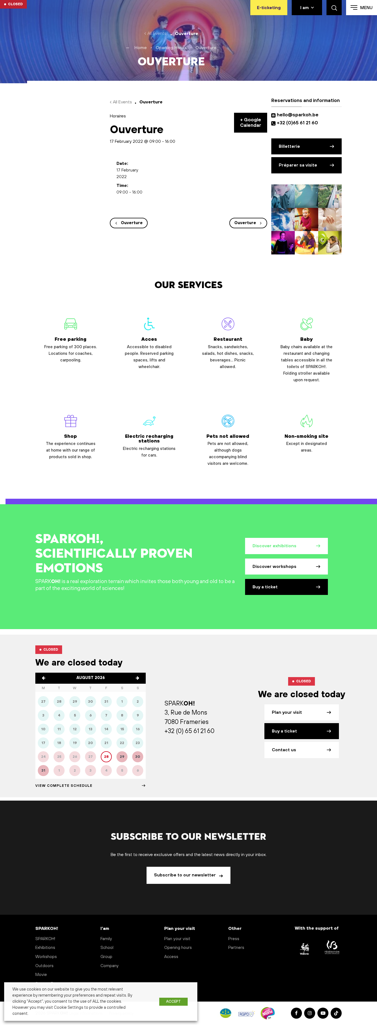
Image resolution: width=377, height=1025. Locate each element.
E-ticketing (269, 7)
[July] (43, 678)
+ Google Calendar (250, 122)
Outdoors (44, 965)
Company (109, 965)
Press (233, 938)
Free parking (70, 349)
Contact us (284, 750)
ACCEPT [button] (173, 1001)
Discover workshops (274, 566)
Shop (70, 446)
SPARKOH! (45, 938)
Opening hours (178, 947)
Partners (236, 947)
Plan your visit (287, 712)
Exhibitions (45, 947)
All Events (156, 33)
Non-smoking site (306, 443)
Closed (15, 4)
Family (106, 938)
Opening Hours (171, 47)
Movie (41, 974)
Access (171, 956)
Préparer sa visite (298, 165)
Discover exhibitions (274, 546)
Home (140, 47)
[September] (137, 678)
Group (106, 956)
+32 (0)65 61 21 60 (297, 123)
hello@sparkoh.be (299, 115)
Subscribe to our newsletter (185, 875)
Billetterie (289, 146)
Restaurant (228, 352)
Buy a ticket (265, 587)
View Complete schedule (63, 785)
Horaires (118, 116)
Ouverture (132, 223)
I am (304, 7)
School (106, 947)
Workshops (46, 956)
